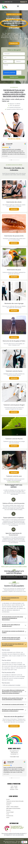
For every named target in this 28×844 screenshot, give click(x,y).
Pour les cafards (6, 660)
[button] (18, 6)
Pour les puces (6, 683)
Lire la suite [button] (5, 156)
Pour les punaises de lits (8, 672)
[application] (14, 577)
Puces (7, 813)
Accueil (7, 799)
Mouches (8, 810)
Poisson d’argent (10, 812)
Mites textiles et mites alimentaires (13, 808)
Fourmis (8, 804)
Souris (7, 817)
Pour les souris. (6, 650)
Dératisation (8, 803)
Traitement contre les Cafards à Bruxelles (14, 801)
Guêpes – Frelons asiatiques (12, 806)
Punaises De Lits (9, 815)
